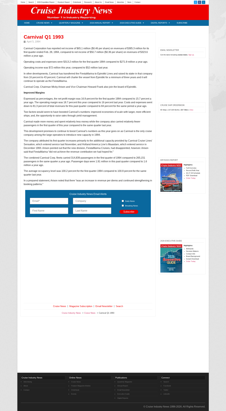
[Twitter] (195, 2)
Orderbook (77, 2)
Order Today (191, 178)
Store (129, 2)
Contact (137, 2)
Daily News (130, 201)
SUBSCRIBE (182, 23)
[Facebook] (199, 2)
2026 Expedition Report (45, 2)
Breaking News (131, 206)
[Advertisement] (88, 260)
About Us (98, 2)
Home (23, 2)
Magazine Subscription (80, 306)
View (191, 110)
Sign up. (191, 55)
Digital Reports (159, 23)
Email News (109, 2)
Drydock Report (64, 2)
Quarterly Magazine (69, 23)
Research (88, 2)
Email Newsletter (104, 306)
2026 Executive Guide (130, 23)
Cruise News (43, 23)
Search (31, 2)
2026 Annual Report (100, 23)
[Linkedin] (203, 2)
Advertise (120, 2)
